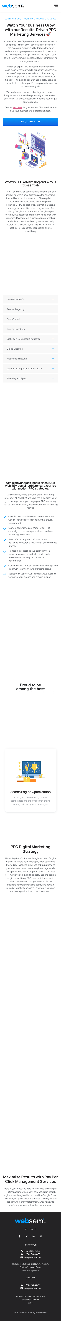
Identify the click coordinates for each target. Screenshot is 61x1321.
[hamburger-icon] (56, 6)
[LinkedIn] (34, 1236)
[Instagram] (41, 1236)
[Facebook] (19, 1236)
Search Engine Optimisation (30, 792)
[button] (30, 299)
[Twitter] (27, 1236)
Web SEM (17, 107)
